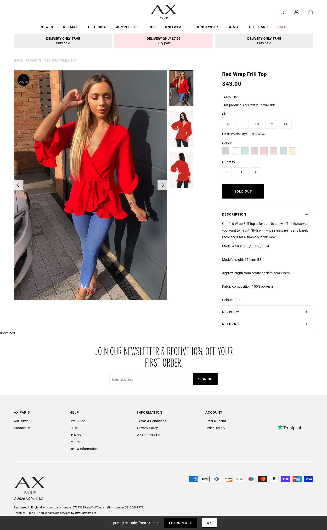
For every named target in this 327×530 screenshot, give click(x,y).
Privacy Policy (147, 428)
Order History (215, 428)
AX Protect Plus (148, 435)
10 (257, 124)
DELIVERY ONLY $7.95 (63, 40)
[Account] (291, 12)
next (162, 185)
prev (18, 185)
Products (34, 60)
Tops (151, 26)
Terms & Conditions (151, 421)
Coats (233, 26)
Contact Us (22, 428)
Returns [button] (230, 324)
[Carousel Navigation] (90, 185)
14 (285, 124)
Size (225, 113)
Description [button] (234, 214)
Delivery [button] (230, 311)
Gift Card (258, 26)
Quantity (228, 162)
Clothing (97, 26)
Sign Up (205, 379)
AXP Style (21, 421)
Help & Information (84, 448)
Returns (75, 441)
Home (18, 60)
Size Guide (258, 134)
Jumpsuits (126, 26)
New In (47, 26)
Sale (281, 26)
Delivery (75, 435)
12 (271, 124)
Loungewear (205, 26)
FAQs (74, 428)
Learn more (180, 522)
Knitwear (174, 26)
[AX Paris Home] (163, 12)
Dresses (71, 26)
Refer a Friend (215, 421)
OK (209, 522)
